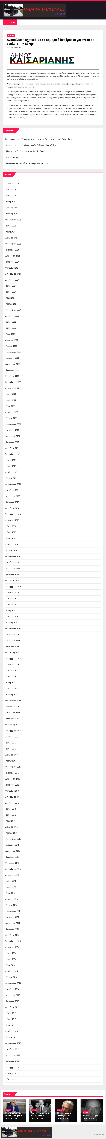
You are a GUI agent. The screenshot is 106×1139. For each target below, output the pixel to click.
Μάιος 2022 (10, 406)
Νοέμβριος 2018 (12, 646)
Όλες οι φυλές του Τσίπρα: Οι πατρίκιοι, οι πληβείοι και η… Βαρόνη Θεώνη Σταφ (38, 139)
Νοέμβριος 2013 (12, 1001)
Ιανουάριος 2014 (12, 989)
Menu (13, 22)
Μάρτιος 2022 (11, 418)
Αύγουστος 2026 (12, 183)
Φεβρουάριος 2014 (13, 983)
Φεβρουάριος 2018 (13, 700)
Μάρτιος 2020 (11, 550)
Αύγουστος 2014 (12, 947)
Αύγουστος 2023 (12, 316)
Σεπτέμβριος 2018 (13, 658)
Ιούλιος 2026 (10, 189)
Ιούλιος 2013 (10, 1013)
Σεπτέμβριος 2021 (13, 454)
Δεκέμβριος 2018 (12, 640)
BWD (103, 1135)
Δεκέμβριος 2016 (12, 779)
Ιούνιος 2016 (10, 815)
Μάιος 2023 (10, 334)
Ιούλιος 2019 (10, 598)
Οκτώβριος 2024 (12, 268)
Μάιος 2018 (10, 682)
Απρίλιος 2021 (11, 472)
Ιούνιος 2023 (10, 328)
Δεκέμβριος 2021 (12, 436)
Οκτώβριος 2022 (12, 376)
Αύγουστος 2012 (12, 1073)
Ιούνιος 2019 (10, 604)
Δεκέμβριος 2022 (12, 364)
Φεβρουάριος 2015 (13, 911)
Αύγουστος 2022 (12, 388)
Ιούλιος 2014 (10, 953)
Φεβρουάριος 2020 (13, 556)
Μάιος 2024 (10, 298)
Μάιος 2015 (10, 893)
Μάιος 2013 (10, 1025)
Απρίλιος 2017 (11, 755)
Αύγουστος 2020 (12, 520)
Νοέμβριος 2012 (12, 1061)
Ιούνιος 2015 (10, 887)
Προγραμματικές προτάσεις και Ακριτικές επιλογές (26, 163)
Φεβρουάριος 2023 (13, 352)
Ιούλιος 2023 (10, 322)
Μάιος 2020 (10, 538)
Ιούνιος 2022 (10, 400)
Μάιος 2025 (10, 232)
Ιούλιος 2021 (10, 460)
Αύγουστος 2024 (12, 280)
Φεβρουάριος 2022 (13, 424)
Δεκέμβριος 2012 (12, 1055)
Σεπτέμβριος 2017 (13, 730)
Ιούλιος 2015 (10, 881)
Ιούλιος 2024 (10, 286)
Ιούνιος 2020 (10, 532)
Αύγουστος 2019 (12, 592)
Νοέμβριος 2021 (12, 442)
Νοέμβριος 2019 (12, 574)
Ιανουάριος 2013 (12, 1049)
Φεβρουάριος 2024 (13, 310)
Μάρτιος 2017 (11, 761)
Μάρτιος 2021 (11, 478)
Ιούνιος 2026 (10, 195)
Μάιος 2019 (10, 610)
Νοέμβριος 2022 (12, 370)
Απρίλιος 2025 (11, 238)
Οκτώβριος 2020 (12, 508)
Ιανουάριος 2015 (12, 917)
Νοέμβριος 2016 (12, 785)
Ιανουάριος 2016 (12, 845)
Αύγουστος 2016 (12, 803)
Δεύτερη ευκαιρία (12, 157)
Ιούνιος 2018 (10, 676)
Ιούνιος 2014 (10, 959)
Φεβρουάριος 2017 (13, 767)
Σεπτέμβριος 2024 (13, 274)
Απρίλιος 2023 (11, 340)
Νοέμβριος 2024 (12, 262)
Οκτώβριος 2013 (12, 1007)
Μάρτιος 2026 (11, 213)
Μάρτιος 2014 (11, 977)
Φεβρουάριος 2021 (13, 484)
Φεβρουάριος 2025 (13, 244)
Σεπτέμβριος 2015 (13, 869)
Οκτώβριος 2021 (12, 448)
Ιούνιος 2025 (10, 226)
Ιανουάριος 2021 (12, 490)
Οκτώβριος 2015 (12, 863)
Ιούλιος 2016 (10, 809)
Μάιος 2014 (10, 965)
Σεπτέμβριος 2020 (13, 514)
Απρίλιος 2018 (11, 688)
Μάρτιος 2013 (11, 1037)
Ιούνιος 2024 (10, 292)
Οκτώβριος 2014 (12, 935)
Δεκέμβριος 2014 (12, 923)
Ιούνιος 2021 (10, 466)
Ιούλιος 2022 (10, 394)
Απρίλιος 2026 (11, 207)
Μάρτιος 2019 (11, 622)
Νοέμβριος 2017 (12, 718)
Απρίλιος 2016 (11, 827)
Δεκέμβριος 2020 (12, 496)
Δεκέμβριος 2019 (12, 568)
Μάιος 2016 (10, 821)
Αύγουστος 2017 (12, 736)
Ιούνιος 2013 (10, 1019)
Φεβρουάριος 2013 (13, 1043)
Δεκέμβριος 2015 (12, 851)
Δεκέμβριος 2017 (12, 712)
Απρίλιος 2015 (11, 899)
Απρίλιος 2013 (11, 1031)
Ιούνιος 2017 (10, 749)
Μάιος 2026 (10, 201)
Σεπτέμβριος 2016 (13, 797)
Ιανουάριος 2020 (12, 562)
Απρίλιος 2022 (11, 412)
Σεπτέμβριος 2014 (13, 941)
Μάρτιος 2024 (11, 304)
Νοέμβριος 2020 (12, 502)
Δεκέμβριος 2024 (12, 256)
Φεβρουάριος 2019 (13, 628)
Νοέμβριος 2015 (12, 857)
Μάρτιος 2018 (11, 694)
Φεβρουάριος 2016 (13, 839)
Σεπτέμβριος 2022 (13, 382)
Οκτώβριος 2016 (12, 791)
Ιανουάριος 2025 (12, 250)
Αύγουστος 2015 (12, 875)
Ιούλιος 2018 (10, 670)
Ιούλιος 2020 (10, 526)
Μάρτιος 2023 (11, 346)
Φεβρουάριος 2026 (13, 219)
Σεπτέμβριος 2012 (13, 1067)
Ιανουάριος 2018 (12, 706)
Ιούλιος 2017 (10, 743)
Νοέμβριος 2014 (12, 929)
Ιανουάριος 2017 (12, 773)
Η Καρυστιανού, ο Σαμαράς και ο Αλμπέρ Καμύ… (25, 151)
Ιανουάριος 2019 (12, 634)
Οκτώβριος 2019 (12, 580)
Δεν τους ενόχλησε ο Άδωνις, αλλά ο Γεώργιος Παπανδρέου (30, 145)
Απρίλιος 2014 (11, 971)
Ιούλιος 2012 (10, 1079)
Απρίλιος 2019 (11, 616)
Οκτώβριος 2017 (12, 724)
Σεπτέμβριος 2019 (13, 586)
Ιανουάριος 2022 (12, 430)
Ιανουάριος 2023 (12, 358)
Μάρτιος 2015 (11, 905)
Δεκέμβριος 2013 (12, 995)
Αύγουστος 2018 (12, 664)
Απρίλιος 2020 (11, 544)
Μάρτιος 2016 (11, 833)
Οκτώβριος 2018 (12, 652)
